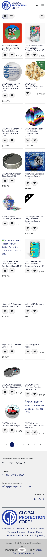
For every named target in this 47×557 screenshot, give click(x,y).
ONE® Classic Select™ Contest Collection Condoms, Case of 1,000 (11, 87)
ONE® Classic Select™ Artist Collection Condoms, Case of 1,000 (34, 132)
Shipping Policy (37, 535)
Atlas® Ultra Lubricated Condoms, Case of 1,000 (34, 176)
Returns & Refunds (16, 535)
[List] (11, 16)
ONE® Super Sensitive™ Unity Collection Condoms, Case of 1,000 (34, 220)
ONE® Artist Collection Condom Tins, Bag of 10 (12, 386)
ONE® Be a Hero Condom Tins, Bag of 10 (12, 424)
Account (21, 528)
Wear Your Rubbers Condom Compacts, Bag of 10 (10, 47)
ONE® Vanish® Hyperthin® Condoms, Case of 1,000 (34, 86)
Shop (41, 528)
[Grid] (5, 16)
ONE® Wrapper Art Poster (32, 345)
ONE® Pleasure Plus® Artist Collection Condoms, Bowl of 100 (34, 263)
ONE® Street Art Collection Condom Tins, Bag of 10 (33, 387)
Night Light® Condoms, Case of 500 (34, 305)
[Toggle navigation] (42, 5)
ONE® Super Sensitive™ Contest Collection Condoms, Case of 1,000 (12, 132)
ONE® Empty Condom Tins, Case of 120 (11, 175)
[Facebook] (43, 499)
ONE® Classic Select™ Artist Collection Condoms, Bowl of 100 (34, 47)
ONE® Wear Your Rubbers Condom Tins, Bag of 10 (34, 425)
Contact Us (8, 528)
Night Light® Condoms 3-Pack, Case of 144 (11, 305)
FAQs (32, 528)
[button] (5, 54)
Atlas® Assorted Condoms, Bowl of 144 (11, 217)
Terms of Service (16, 532)
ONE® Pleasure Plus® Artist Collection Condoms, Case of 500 (12, 263)
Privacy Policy (35, 532)
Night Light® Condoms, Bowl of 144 (12, 345)
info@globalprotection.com (17, 486)
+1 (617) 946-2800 (13, 474)
